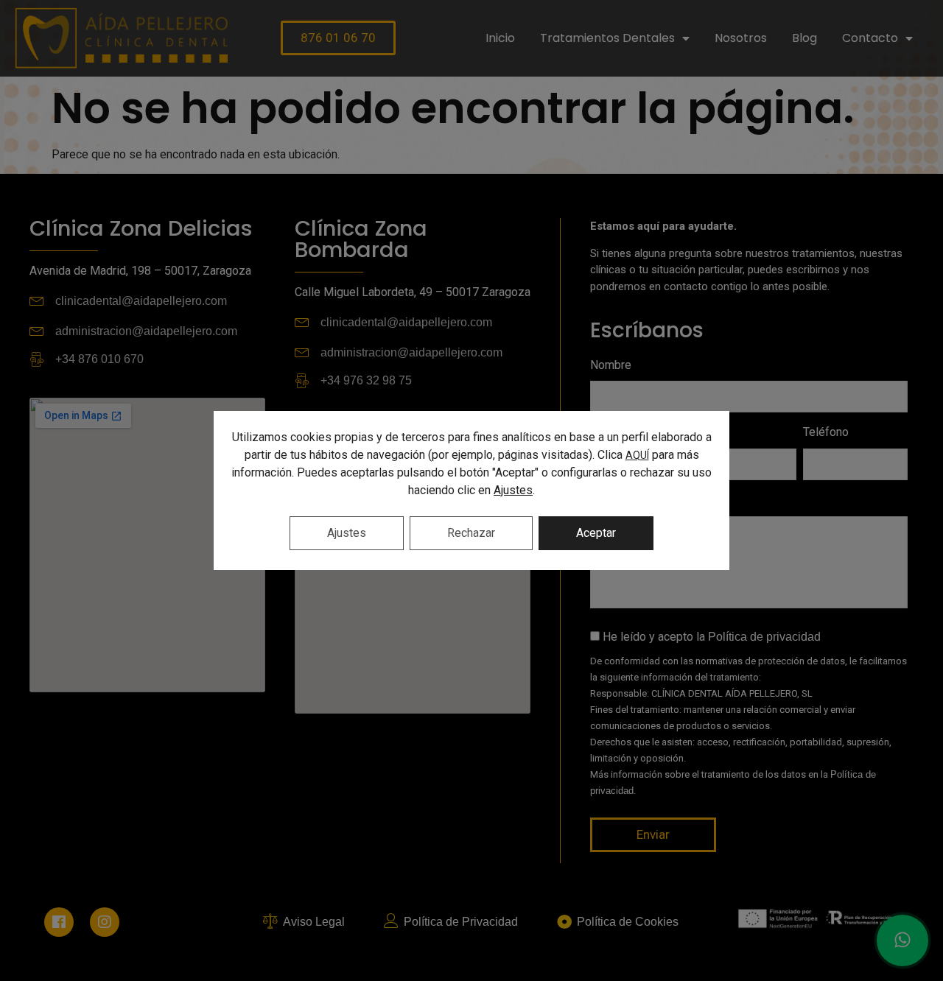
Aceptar (596, 533)
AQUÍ (637, 455)
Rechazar (471, 533)
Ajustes (513, 490)
